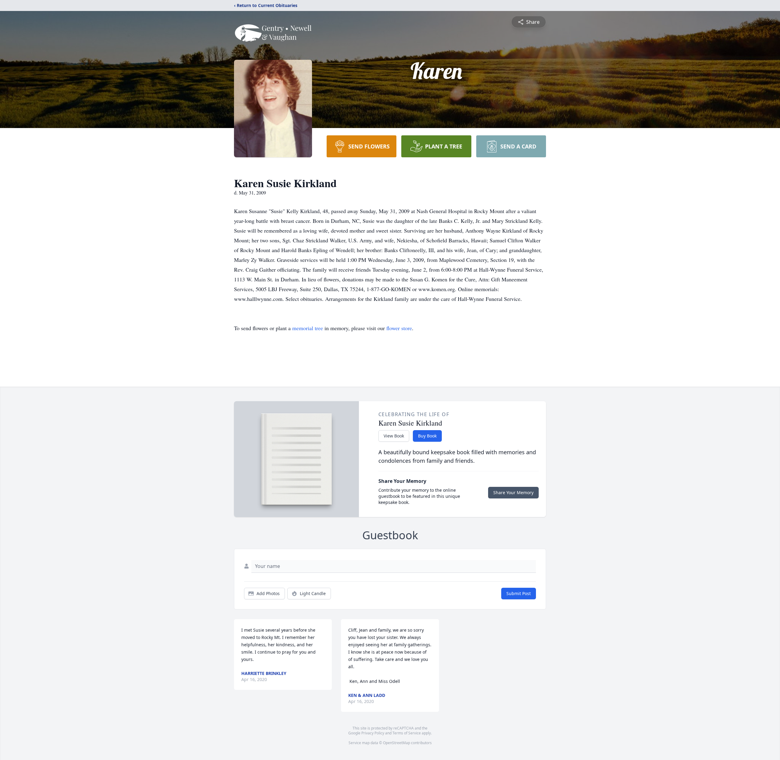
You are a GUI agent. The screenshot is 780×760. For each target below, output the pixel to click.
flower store (399, 328)
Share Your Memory (513, 492)
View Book (394, 436)
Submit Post (518, 593)
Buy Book (427, 436)
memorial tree (307, 328)
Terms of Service (406, 733)
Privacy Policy (372, 733)
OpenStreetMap (396, 742)
